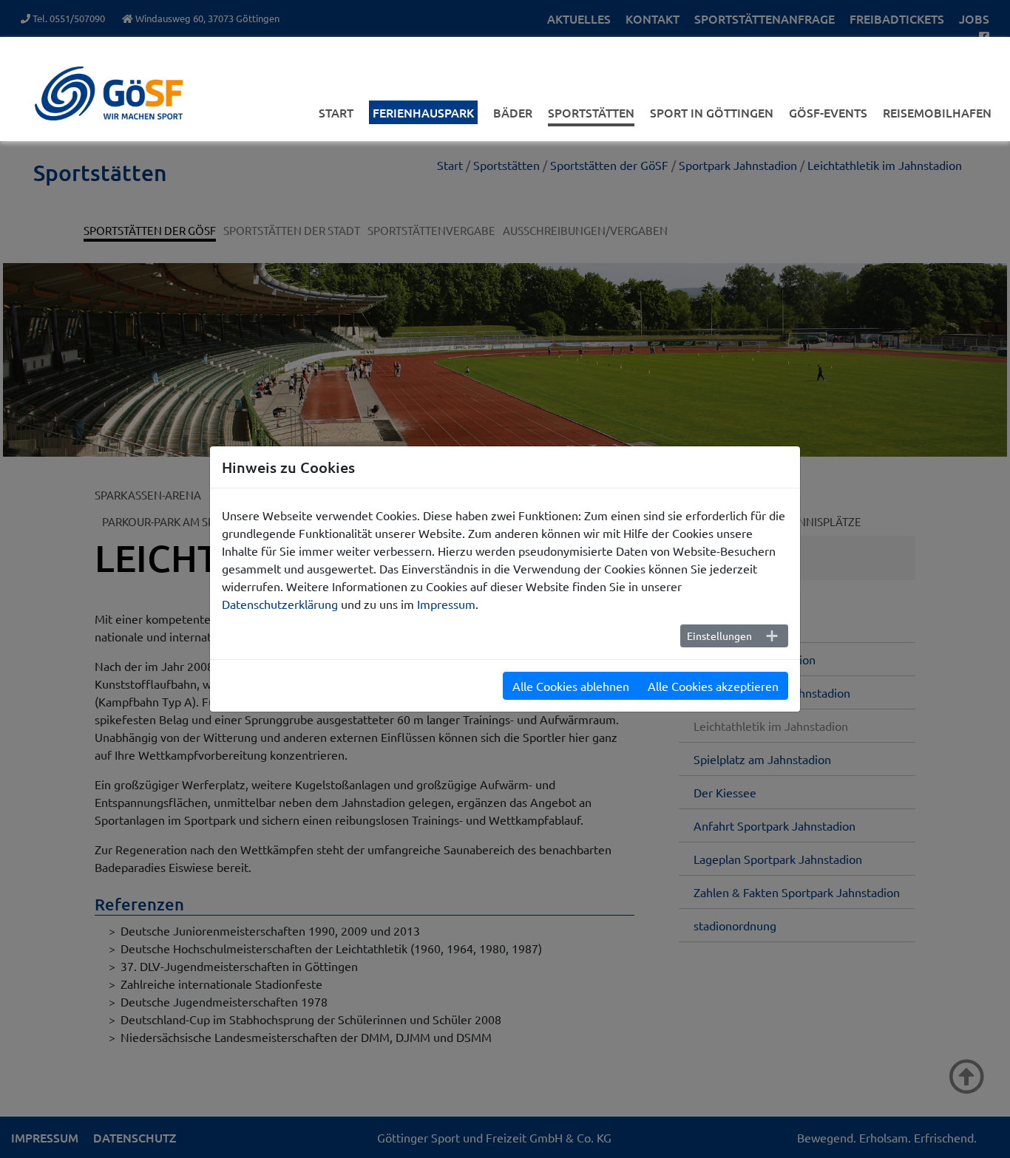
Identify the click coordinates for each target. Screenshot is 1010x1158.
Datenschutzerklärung (280, 603)
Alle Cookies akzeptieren (713, 685)
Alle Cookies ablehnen (570, 685)
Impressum (446, 603)
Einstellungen (719, 635)
